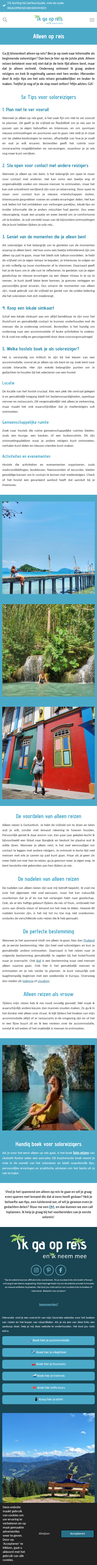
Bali (38, 961)
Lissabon (43, 981)
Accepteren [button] (77, 1533)
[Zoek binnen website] (5, 20)
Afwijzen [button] (44, 1533)
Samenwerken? (48, 1304)
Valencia (27, 981)
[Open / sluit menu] (92, 20)
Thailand (89, 940)
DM (51, 1207)
